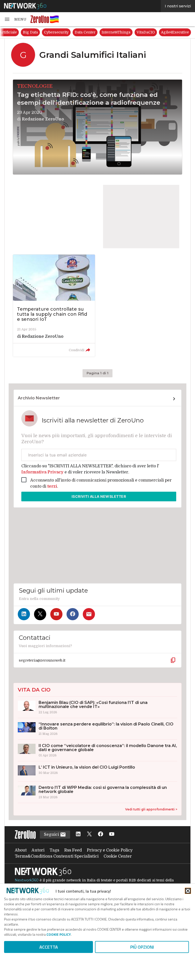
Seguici (52, 834)
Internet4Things (175, 32)
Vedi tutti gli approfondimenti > (151, 809)
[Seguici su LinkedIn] (24, 614)
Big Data (90, 32)
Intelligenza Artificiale (56, 32)
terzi (52, 486)
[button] (15, 19)
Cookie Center (118, 856)
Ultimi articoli (18, 32)
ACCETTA (48, 947)
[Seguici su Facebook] (73, 614)
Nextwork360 (27, 880)
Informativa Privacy (42, 472)
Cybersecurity (116, 32)
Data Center (144, 32)
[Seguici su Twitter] (40, 614)
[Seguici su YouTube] (56, 614)
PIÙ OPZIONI (142, 947)
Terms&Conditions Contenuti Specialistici (57, 856)
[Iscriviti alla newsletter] (89, 614)
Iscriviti (99, 496)
